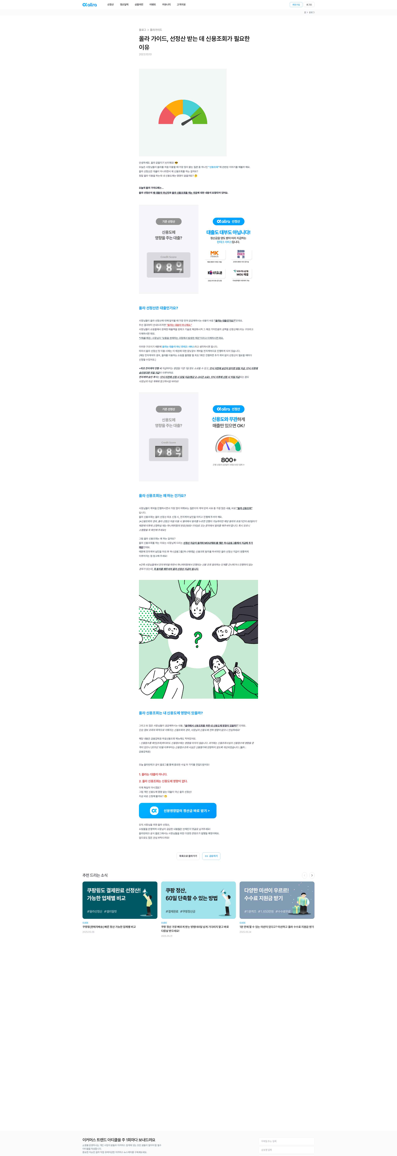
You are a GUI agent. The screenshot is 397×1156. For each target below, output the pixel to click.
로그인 (309, 4)
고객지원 (181, 4)
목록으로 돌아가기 (188, 856)
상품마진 (139, 4)
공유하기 (213, 856)
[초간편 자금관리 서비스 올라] (90, 5)
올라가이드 (156, 29)
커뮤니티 (166, 4)
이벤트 (152, 4)
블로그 (311, 12)
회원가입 (296, 4)
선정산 (110, 4)
